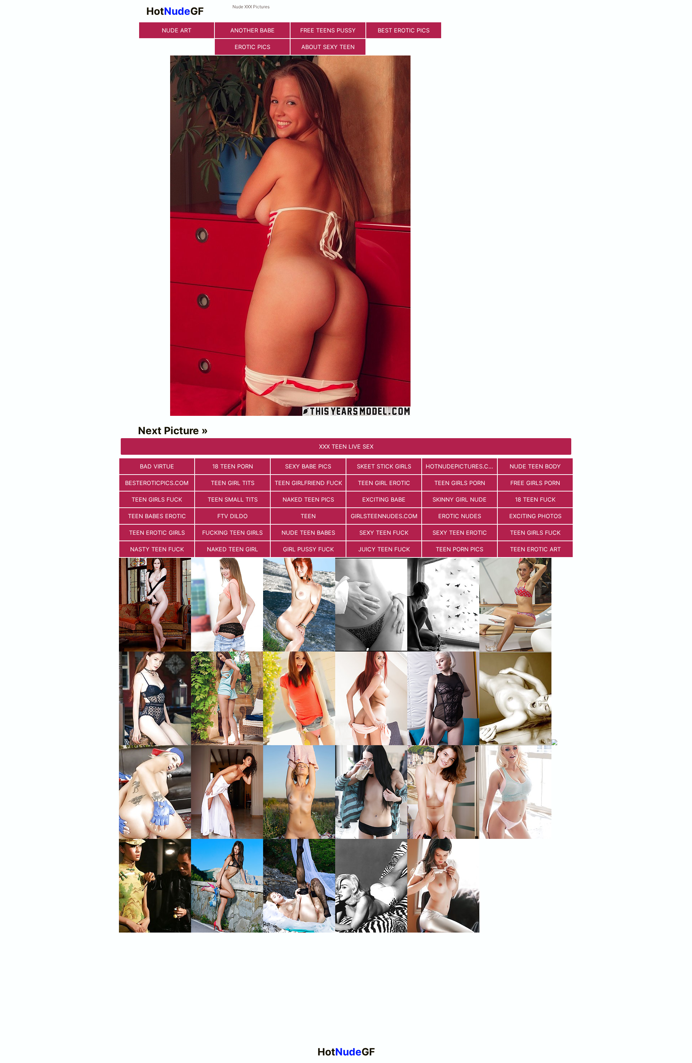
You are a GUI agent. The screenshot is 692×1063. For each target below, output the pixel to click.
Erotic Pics (252, 46)
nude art (176, 30)
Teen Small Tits (233, 499)
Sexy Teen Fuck (383, 532)
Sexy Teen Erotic (459, 532)
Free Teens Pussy (328, 30)
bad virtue (157, 466)
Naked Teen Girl (232, 549)
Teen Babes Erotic (157, 516)
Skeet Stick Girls (384, 466)
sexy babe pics (308, 466)
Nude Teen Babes (308, 532)
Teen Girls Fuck (157, 499)
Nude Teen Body (535, 466)
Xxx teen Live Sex (346, 446)
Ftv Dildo (232, 516)
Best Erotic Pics (404, 30)
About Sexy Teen (328, 46)
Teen (308, 516)
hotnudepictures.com (461, 466)
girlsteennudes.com (384, 516)
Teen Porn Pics (459, 549)
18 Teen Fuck (535, 499)
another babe (252, 30)
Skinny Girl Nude (459, 499)
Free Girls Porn (535, 482)
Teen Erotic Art (535, 549)
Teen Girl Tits (232, 482)
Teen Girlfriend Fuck (308, 482)
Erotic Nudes (459, 516)
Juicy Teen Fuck (384, 549)
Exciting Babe (383, 499)
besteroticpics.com (156, 482)
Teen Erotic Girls (157, 532)
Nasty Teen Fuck (157, 549)
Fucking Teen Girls (232, 532)
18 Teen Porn (232, 466)
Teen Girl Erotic (384, 482)
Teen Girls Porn (459, 482)
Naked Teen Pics (308, 499)
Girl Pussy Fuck (308, 549)
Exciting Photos (535, 516)
